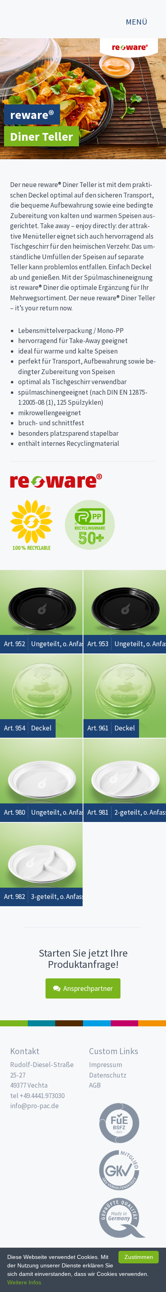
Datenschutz (108, 1075)
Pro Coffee (69, 1023)
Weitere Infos (24, 1282)
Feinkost (14, 1023)
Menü (136, 21)
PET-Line (152, 1023)
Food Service (125, 1023)
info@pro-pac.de (34, 1105)
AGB (95, 1085)
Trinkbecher (97, 1023)
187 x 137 (42, 1023)
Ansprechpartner (88, 988)
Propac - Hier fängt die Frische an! (36, 17)
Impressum (105, 1064)
